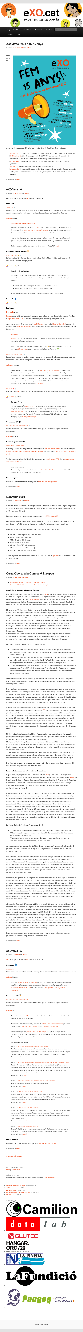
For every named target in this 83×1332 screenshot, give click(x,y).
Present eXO (14, 161)
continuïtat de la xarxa (52, 448)
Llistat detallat (15, 1170)
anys (31, 406)
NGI (46, 594)
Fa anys (9, 316)
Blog (8, 30)
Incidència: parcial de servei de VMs (30, 1091)
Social (18, 179)
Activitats (49, 30)
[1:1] (44, 710)
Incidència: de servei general (28, 1107)
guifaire (28, 48)
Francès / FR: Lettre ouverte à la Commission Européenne (30, 585)
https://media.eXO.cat (15, 318)
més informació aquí (29, 416)
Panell (8, 1170)
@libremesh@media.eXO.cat (21, 987)
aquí (57, 246)
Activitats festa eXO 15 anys (24, 44)
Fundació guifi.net (17, 411)
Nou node (10, 312)
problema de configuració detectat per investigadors (24, 451)
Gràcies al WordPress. (41, 1324)
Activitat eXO (15, 169)
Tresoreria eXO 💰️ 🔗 (13, 255)
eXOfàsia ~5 (14, 951)
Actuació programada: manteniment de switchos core (36, 1080)
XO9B (18, 34)
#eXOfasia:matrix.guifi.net (47, 481)
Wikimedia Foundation (50, 1026)
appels (72, 777)
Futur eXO (14, 166)
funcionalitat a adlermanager (36, 1031)
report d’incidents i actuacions (52, 1024)
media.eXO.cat (23, 982)
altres (27, 406)
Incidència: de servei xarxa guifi (29, 1126)
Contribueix (38, 30)
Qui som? (10, 34)
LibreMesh (10, 969)
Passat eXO (14, 153)
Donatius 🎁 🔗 (11, 389)
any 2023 (54, 516)
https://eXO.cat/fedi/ (59, 324)
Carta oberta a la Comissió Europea (23, 223)
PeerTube (34, 982)
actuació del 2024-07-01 (44, 470)
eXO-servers (29, 1016)
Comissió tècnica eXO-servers (17, 1000)
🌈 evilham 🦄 (11, 266)
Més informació (49, 1178)
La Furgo (14, 334)
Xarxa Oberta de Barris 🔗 (15, 354)
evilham (9, 218)
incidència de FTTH (53, 459)
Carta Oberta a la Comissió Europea (30, 573)
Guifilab (15, 30)
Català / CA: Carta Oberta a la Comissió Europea (27, 582)
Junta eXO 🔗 (10, 207)
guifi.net (55, 555)
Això (7, 959)
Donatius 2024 (15, 497)
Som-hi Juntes (37, 324)
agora (39, 227)
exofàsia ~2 (39, 383)
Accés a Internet (27, 30)
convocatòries (34, 599)
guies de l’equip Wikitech (30, 1026)
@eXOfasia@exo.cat (24, 326)
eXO (27, 198)
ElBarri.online (22, 349)
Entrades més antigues (14, 1156)
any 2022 (46, 516)
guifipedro (9, 365)
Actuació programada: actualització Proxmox (33, 1046)
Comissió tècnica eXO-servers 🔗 (18, 426)
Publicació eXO (15, 156)
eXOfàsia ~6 (14, 189)
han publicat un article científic (50, 370)
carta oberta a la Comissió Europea (36, 230)
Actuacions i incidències (15, 446)
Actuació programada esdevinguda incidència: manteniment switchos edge (43, 1062)
